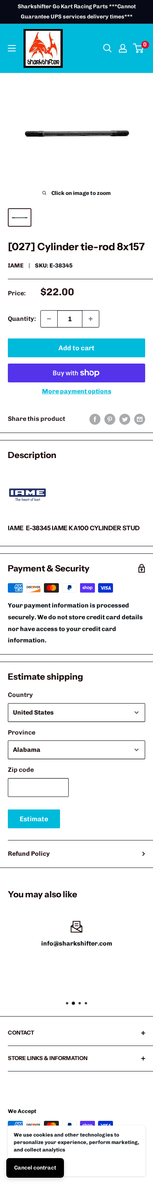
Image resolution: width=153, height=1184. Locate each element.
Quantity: (22, 318)
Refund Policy (29, 853)
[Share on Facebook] (94, 419)
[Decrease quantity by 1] (49, 319)
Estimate (34, 819)
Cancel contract (35, 1167)
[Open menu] (12, 48)
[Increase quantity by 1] (90, 319)
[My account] (123, 48)
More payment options (76, 391)
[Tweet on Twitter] (124, 419)
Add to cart (76, 348)
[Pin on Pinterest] (109, 419)
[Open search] (107, 48)
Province (21, 732)
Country (20, 694)
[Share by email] (139, 419)
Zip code (21, 769)
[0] (139, 48)
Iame (16, 265)
